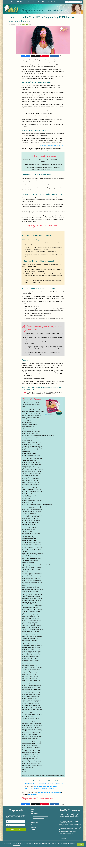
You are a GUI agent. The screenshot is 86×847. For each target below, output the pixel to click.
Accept (80, 844)
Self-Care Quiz (32, 794)
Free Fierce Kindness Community (40, 816)
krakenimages (56, 801)
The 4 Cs (35, 820)
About (13, 2)
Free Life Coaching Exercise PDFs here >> (49, 792)
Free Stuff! (51, 2)
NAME (24, 769)
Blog (29, 2)
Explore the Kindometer (38, 818)
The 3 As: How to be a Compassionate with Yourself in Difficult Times (44, 783)
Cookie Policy (16, 845)
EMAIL (24, 772)
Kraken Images (62, 801)
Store (44, 2)
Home (7, 2)
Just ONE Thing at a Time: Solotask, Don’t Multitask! (39, 788)
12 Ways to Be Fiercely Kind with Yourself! (45, 786)
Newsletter (36, 2)
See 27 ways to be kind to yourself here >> (52, 145)
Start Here (20, 2)
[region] (43, 844)
